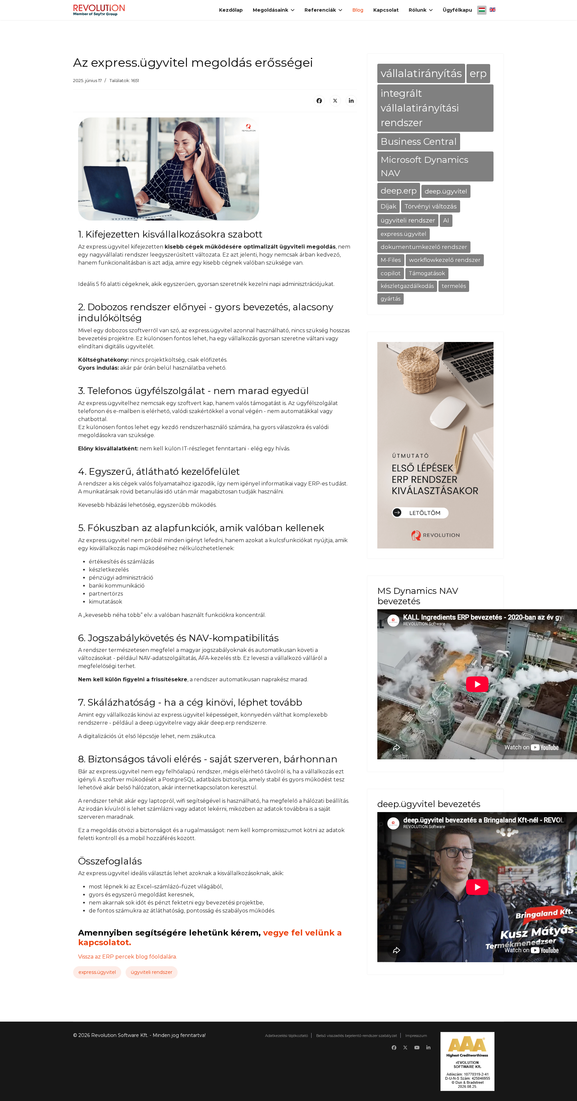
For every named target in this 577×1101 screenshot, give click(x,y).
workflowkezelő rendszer (444, 260)
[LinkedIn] (351, 100)
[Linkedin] (428, 1048)
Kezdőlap (231, 10)
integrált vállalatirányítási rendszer (420, 107)
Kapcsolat (386, 10)
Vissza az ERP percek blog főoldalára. (127, 957)
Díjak (388, 206)
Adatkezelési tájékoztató (286, 1036)
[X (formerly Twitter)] (335, 100)
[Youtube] (417, 1048)
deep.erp (399, 191)
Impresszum (416, 1036)
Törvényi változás (430, 206)
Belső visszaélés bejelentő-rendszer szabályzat (356, 1036)
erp (478, 73)
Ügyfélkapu (457, 10)
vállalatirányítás (421, 73)
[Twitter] (405, 1048)
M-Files (391, 260)
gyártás (390, 299)
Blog (357, 10)
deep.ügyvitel (446, 191)
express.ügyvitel (97, 972)
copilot (391, 273)
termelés (454, 286)
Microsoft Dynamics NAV (424, 166)
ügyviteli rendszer (151, 972)
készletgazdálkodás (407, 286)
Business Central (419, 141)
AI (446, 220)
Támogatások (427, 273)
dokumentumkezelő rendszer (424, 247)
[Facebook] (319, 100)
